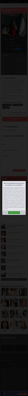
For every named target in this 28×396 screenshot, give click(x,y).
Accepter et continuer (14, 212)
